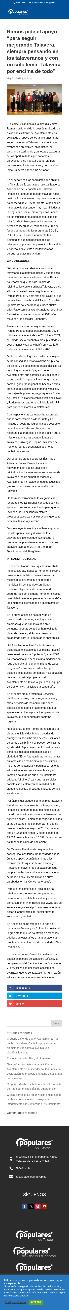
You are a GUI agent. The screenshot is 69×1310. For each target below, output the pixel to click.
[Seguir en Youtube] (44, 1206)
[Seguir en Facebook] (24, 1206)
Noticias (27, 78)
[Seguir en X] (31, 1206)
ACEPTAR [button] (36, 1302)
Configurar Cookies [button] (15, 1302)
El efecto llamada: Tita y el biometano (29, 1058)
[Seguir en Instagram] (38, 1206)
